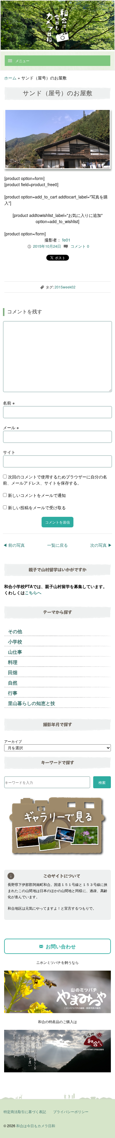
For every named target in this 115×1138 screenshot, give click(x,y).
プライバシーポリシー (70, 1111)
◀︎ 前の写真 (14, 545)
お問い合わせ (61, 946)
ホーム (10, 78)
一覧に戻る (57, 545)
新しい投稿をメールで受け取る (37, 507)
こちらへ (33, 592)
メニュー (22, 60)
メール (11, 427)
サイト (9, 452)
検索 (102, 782)
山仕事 (15, 651)
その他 (15, 631)
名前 (9, 403)
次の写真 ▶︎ (101, 545)
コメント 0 (79, 246)
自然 (12, 682)
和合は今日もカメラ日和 (35, 1125)
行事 (12, 692)
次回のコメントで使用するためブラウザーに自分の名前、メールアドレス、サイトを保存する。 (55, 480)
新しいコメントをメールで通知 (37, 495)
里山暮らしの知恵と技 (31, 703)
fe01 (66, 240)
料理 (12, 662)
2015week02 (65, 286)
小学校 (15, 641)
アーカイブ (13, 741)
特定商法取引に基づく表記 (25, 1111)
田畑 (12, 672)
